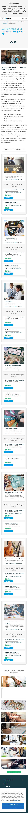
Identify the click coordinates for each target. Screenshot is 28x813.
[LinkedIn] (9, 786)
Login (26, 18)
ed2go (4, 21)
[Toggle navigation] (2, 18)
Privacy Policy (17, 800)
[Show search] (23, 18)
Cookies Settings (13, 807)
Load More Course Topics (14, 771)
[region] (13, 800)
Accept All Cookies (13, 804)
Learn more (18, 13)
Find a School (9, 21)
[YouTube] (7, 786)
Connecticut (16, 21)
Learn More (8, 197)
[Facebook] (5, 786)
